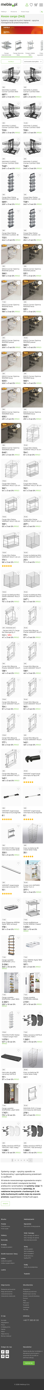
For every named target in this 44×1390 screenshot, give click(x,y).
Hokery (4, 1235)
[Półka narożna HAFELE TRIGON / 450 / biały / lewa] (11, 1131)
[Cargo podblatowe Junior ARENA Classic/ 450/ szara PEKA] (33, 907)
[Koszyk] (36, 4)
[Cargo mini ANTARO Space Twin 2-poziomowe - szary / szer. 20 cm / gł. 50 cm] (33, 870)
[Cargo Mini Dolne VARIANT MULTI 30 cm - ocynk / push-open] (33, 469)
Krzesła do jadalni (6, 1247)
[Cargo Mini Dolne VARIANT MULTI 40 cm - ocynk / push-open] (33, 504)
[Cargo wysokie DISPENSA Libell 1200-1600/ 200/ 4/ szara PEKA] (11, 1093)
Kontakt (3, 1320)
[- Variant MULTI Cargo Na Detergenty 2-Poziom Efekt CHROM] (11, 616)
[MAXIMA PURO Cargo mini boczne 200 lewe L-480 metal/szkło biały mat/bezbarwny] (11, 833)
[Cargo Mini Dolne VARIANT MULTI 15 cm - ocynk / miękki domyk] (33, 433)
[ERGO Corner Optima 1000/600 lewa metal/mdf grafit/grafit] (33, 397)
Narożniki (27, 1224)
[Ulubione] (31, 4)
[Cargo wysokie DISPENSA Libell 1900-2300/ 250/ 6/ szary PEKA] (11, 982)
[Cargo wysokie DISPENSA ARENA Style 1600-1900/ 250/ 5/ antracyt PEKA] (33, 982)
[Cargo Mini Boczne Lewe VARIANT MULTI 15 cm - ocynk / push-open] (11, 687)
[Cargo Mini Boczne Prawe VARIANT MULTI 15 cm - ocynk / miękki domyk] (11, 651)
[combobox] (33, 61)
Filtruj (11, 61)
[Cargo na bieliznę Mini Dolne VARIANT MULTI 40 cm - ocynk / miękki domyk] (11, 580)
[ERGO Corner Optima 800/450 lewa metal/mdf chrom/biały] (11, 290)
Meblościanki (29, 1219)
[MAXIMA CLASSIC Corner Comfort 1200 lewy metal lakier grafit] (11, 147)
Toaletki (27, 1274)
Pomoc (25, 1298)
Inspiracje (26, 1307)
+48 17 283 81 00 (31, 1320)
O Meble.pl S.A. (5, 1327)
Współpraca (5, 1322)
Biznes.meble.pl (6, 1336)
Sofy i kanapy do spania (31, 1237)
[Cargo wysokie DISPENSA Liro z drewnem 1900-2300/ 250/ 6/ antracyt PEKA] (11, 945)
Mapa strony (5, 1334)
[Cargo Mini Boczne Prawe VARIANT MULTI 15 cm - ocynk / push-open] (33, 616)
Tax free (25, 1309)
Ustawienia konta (6, 1294)
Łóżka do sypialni (6, 1261)
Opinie (3, 1329)
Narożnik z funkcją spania (32, 1226)
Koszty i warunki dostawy (31, 1296)
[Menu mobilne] (41, 5)
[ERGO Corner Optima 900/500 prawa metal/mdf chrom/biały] (11, 326)
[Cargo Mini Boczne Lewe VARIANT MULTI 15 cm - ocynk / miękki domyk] (33, 651)
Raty (24, 1300)
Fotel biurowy (5, 1226)
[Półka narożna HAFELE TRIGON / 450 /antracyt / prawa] (33, 1131)
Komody (4, 1240)
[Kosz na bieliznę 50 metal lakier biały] (33, 1057)
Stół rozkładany (29, 1251)
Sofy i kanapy (29, 1233)
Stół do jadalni (28, 1249)
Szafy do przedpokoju (31, 1267)
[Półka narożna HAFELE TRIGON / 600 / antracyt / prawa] (33, 1020)
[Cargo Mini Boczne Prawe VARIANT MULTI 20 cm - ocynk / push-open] (11, 723)
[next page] (30, 1160)
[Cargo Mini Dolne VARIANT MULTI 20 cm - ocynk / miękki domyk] (11, 469)
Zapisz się (28, 1363)
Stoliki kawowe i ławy (9, 1254)
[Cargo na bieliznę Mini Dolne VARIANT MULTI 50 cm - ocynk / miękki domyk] (33, 580)
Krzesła (4, 1245)
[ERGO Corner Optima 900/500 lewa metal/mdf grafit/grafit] (33, 361)
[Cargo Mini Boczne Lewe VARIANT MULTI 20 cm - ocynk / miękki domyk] (11, 759)
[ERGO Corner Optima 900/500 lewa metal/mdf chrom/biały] (11, 361)
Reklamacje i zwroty (29, 1294)
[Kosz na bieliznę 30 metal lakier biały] (33, 833)
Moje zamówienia (6, 1291)
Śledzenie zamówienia (8, 1289)
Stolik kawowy (28, 1256)
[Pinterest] (2, 1356)
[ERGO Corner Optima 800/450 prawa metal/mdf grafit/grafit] (33, 254)
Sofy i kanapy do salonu (31, 1235)
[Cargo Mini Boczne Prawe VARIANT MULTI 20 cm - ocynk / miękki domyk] (33, 723)
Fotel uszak (4, 1228)
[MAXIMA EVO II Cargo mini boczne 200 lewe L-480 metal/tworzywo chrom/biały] (33, 1093)
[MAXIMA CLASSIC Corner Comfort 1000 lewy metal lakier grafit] (33, 111)
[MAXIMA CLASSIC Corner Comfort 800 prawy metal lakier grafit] (33, 75)
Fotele (3, 1224)
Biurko (3, 1219)
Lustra (3, 1270)
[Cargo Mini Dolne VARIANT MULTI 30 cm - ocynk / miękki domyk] (11, 504)
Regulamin (26, 1289)
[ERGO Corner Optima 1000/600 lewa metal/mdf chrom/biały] (11, 397)
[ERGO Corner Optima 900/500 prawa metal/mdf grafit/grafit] (33, 326)
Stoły (26, 1247)
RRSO (17, 97)
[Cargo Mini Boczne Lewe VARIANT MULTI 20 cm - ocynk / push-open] (33, 687)
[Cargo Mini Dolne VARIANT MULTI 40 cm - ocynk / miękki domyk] (11, 540)
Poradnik (26, 1305)
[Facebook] (2, 1352)
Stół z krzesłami (29, 1253)
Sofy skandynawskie (30, 1240)
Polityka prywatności (30, 1291)
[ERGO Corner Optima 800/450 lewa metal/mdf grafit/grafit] (33, 290)
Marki (3, 1331)
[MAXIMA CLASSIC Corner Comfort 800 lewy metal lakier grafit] (11, 75)
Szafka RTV (27, 1258)
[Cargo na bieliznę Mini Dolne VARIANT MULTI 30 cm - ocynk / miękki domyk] (33, 540)
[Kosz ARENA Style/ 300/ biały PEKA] (33, 945)
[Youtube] (7, 1356)
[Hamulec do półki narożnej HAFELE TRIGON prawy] (11, 1057)
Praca (3, 1325)
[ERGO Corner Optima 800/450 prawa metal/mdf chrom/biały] (11, 254)
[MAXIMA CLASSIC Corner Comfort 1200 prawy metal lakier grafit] (33, 147)
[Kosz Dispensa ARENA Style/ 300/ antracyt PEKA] (11, 907)
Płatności (26, 1303)
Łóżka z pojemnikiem (8, 1263)
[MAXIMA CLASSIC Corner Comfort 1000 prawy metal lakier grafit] (11, 111)
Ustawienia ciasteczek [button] (8, 1296)
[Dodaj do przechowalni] (18, 68)
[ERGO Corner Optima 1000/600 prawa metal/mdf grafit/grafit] (11, 433)
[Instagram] (7, 1352)
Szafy (26, 1265)
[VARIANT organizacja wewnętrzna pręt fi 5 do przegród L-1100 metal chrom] (11, 870)
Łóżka (3, 1258)
